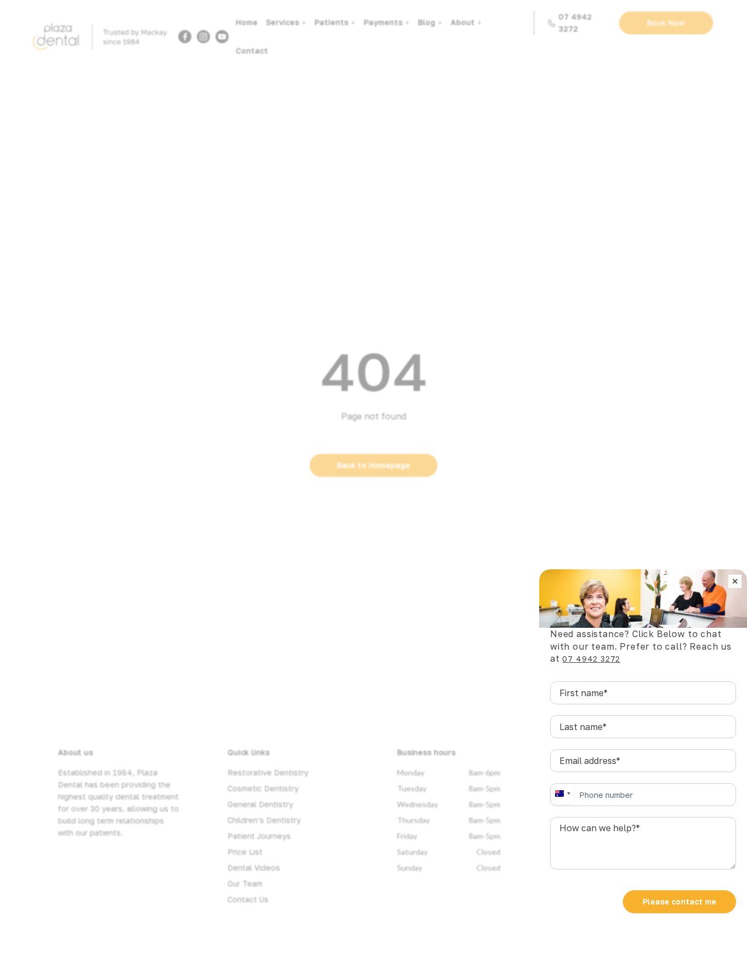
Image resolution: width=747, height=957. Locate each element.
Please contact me (679, 901)
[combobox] (562, 793)
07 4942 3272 (591, 658)
